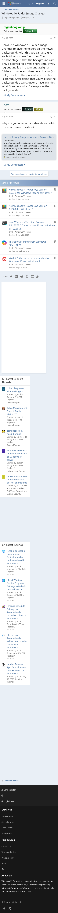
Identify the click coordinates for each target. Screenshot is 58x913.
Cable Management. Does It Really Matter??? (17, 411)
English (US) (8, 801)
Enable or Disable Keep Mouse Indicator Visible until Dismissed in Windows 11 (16, 557)
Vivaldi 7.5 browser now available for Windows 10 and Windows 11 (29, 259)
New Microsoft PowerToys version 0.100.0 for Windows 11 (28, 207)
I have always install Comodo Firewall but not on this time (17, 479)
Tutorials (10, 574)
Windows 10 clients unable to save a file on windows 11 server (17, 455)
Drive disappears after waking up (15, 390)
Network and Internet (16, 471)
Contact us (6, 846)
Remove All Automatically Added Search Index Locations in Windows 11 (17, 641)
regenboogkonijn (11, 17)
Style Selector (9, 789)
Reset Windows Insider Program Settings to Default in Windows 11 (16, 584)
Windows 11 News (23, 196)
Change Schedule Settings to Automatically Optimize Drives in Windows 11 (16, 612)
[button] (28, 795)
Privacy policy (7, 857)
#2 (55, 116)
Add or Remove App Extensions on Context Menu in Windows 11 (16, 669)
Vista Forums (7, 816)
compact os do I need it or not (15, 432)
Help (3, 863)
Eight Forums (7, 827)
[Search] (54, 3)
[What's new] (48, 3)
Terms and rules (8, 852)
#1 (55, 38)
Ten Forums (6, 833)
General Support (14, 402)
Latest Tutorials (14, 544)
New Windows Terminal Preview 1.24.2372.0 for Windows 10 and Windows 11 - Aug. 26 (32, 225)
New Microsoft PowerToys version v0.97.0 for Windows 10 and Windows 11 (31, 191)
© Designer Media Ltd (11, 902)
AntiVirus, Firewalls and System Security (17, 492)
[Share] (51, 38)
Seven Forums (7, 822)
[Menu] (4, 3)
